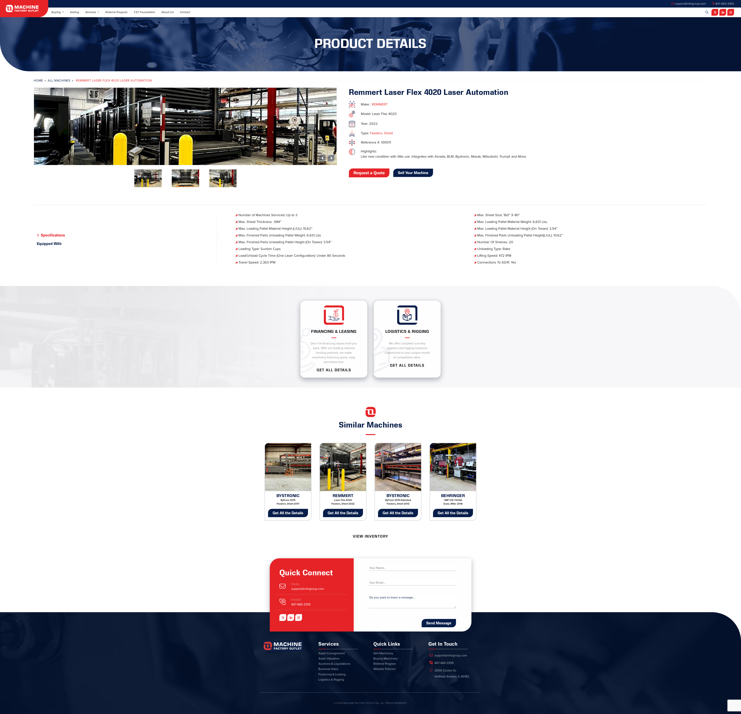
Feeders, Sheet (381, 133)
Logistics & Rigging (331, 680)
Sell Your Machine (413, 173)
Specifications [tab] (53, 235)
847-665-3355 (724, 3)
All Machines (59, 80)
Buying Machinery (385, 658)
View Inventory (370, 536)
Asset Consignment (331, 653)
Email (295, 584)
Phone (296, 599)
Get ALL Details (334, 370)
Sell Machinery (383, 653)
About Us (167, 12)
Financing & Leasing (332, 674)
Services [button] (91, 12)
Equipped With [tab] (49, 243)
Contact (185, 12)
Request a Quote (369, 173)
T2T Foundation (144, 12)
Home (38, 80)
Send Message (438, 623)
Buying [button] (56, 12)
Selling (74, 12)
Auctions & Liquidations (334, 664)
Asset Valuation (328, 658)
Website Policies (384, 669)
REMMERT (380, 104)
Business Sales (328, 669)
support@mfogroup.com (690, 3)
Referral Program (116, 12)
